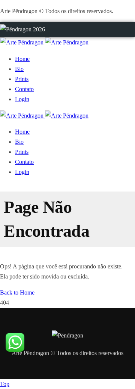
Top (4, 384)
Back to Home (17, 292)
